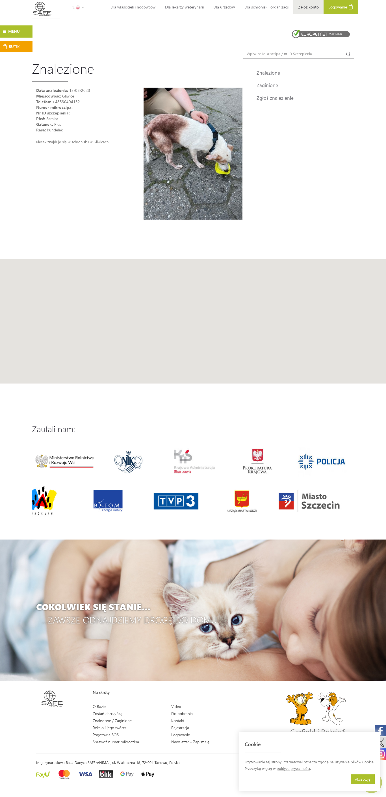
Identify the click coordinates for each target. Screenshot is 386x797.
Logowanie (338, 7)
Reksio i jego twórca (110, 727)
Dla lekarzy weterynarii (184, 7)
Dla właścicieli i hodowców (132, 7)
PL (73, 7)
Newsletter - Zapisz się (190, 741)
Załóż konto (308, 7)
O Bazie (99, 706)
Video (176, 706)
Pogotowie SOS (106, 734)
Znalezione (268, 73)
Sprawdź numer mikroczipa (116, 741)
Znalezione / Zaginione (112, 720)
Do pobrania (182, 713)
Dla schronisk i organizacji (266, 7)
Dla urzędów (224, 7)
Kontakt (177, 720)
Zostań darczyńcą (107, 713)
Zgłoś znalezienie (275, 98)
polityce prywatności (293, 768)
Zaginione (267, 85)
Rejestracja (180, 727)
